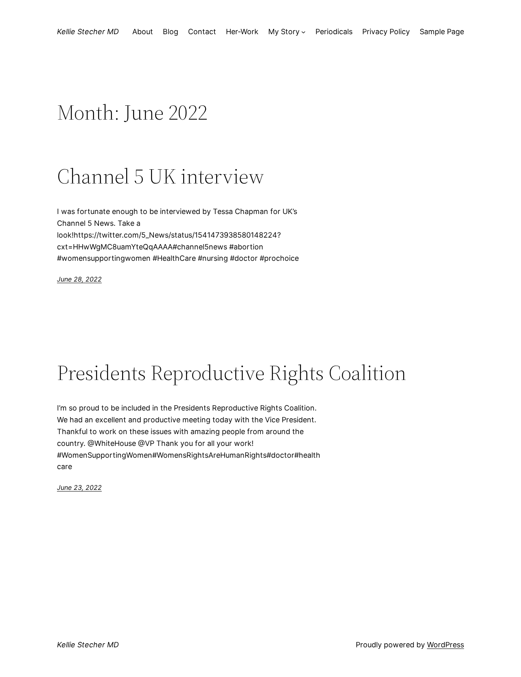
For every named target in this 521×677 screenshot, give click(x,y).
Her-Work (242, 31)
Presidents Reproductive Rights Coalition (231, 372)
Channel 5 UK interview (160, 176)
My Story (284, 31)
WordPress (445, 644)
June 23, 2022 (79, 487)
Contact (202, 31)
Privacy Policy (386, 31)
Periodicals (333, 31)
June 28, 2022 (79, 279)
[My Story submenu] (303, 32)
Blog (170, 31)
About (142, 31)
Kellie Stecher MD (88, 31)
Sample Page (442, 31)
